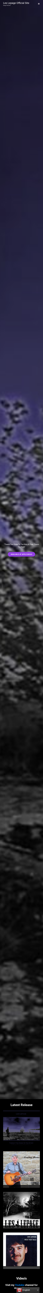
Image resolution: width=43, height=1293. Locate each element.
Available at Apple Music (23, 555)
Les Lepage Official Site (16, 3)
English (26, 1290)
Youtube (19, 1285)
